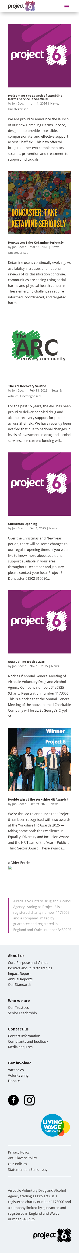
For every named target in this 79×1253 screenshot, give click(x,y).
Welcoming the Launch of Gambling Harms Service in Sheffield (35, 97)
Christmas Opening (22, 524)
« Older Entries (19, 862)
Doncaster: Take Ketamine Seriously (36, 242)
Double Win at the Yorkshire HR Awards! (38, 799)
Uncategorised (18, 109)
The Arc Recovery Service (27, 386)
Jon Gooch (19, 103)
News (54, 103)
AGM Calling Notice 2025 (26, 661)
